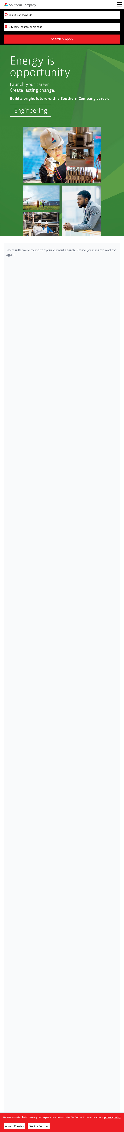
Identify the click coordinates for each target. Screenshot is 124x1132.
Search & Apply (62, 39)
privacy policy (112, 1117)
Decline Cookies (38, 1126)
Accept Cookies (14, 1126)
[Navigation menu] (119, 4)
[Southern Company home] (20, 4)
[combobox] (62, 15)
